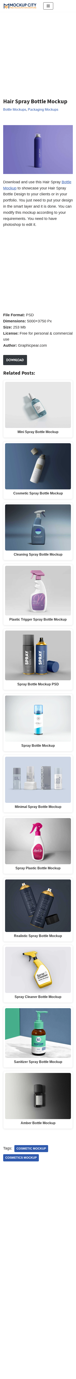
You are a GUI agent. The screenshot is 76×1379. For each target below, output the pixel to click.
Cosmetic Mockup (31, 1148)
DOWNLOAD (15, 360)
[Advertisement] (38, 52)
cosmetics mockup (21, 1157)
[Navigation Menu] (48, 6)
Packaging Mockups (43, 109)
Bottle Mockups (14, 109)
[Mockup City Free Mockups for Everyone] (20, 6)
